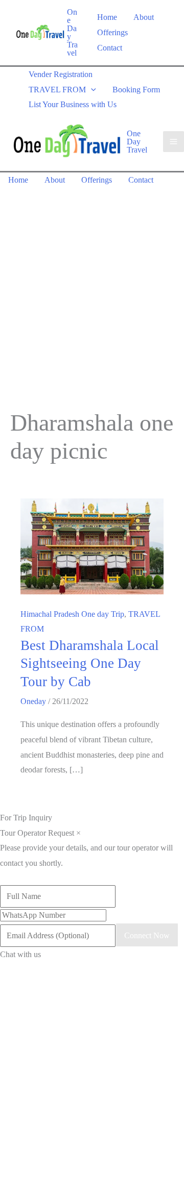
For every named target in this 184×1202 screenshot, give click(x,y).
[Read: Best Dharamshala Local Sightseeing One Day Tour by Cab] (92, 545)
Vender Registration (61, 74)
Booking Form (136, 89)
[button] (91, 89)
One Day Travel (72, 32)
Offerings (112, 32)
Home (107, 17)
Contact (109, 47)
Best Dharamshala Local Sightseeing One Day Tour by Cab (89, 663)
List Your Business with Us (73, 104)
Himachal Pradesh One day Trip (72, 614)
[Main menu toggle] (173, 141)
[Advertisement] (92, 285)
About (143, 17)
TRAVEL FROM (57, 89)
